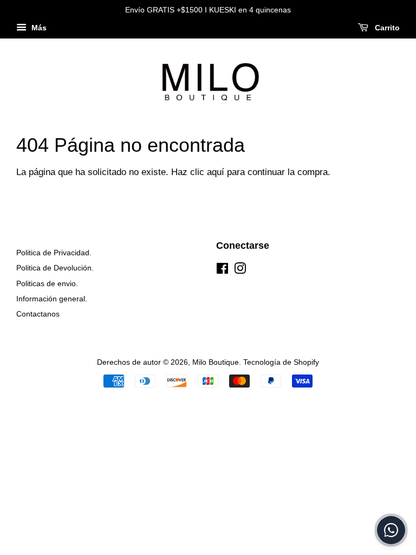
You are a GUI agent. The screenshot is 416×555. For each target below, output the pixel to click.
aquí (215, 172)
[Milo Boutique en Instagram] (240, 270)
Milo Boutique (215, 362)
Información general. (51, 298)
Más (38, 27)
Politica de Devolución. (55, 267)
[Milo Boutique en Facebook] (222, 270)
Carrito (386, 27)
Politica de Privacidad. (54, 252)
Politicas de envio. (47, 283)
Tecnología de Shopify (281, 362)
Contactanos (38, 313)
